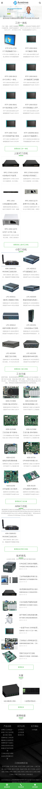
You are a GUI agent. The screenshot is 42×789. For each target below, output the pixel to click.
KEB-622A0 (11, 486)
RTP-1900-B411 (31, 48)
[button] (39, 12)
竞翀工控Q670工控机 (27, 653)
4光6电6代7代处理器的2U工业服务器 (16, 175)
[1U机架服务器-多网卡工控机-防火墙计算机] (10, 191)
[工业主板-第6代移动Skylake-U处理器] (31, 420)
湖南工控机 (17, 772)
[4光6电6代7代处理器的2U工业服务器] (10, 163)
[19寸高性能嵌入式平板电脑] (31, 95)
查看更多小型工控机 (21, 369)
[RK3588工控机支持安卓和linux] (10, 259)
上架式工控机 (21, 153)
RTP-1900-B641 (11, 105)
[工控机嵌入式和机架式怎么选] (9, 644)
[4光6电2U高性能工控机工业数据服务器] (31, 163)
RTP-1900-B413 (11, 76)
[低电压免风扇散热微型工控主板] (10, 448)
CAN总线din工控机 (31, 328)
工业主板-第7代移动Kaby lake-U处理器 (16, 432)
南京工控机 (15, 769)
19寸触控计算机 (31, 51)
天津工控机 (14, 766)
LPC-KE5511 (11, 297)
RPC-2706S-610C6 (31, 172)
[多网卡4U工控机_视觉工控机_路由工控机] (31, 191)
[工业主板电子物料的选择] (9, 605)
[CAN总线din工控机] (31, 316)
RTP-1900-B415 (31, 76)
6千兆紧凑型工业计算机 (31, 272)
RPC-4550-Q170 (31, 201)
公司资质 (21, 732)
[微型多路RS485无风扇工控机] (31, 344)
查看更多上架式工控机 (21, 245)
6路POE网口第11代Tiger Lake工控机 (15, 328)
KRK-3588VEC (10, 269)
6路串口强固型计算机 (11, 300)
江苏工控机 (7, 769)
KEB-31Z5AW (11, 429)
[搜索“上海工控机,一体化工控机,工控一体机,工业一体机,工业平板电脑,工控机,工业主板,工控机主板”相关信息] (40, 3)
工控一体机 (21, 23)
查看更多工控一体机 (21, 148)
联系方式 (21, 735)
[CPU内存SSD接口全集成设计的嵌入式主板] (31, 448)
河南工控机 (9, 772)
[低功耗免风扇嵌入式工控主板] (31, 392)
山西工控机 (30, 766)
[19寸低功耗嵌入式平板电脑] (10, 95)
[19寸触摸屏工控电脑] (31, 67)
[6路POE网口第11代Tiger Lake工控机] (10, 316)
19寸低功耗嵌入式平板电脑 (12, 108)
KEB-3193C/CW (31, 401)
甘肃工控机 (18, 774)
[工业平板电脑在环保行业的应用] (9, 580)
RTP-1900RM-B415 (31, 133)
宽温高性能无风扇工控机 (32, 300)
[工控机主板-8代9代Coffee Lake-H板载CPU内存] (10, 392)
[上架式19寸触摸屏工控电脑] (31, 124)
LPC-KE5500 (31, 297)
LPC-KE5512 (31, 269)
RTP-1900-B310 (31, 105)
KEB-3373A (31, 457)
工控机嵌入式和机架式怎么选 (30, 640)
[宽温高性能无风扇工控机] (31, 287)
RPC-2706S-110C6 (11, 172)
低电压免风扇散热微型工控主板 (13, 461)
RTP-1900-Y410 (11, 133)
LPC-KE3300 (11, 353)
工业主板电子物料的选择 (28, 602)
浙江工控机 (31, 769)
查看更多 (21, 667)
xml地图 (34, 730)
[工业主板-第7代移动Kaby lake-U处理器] (10, 420)
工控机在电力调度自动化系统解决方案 (7, 756)
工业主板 (21, 374)
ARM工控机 (21, 506)
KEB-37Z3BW (11, 401)
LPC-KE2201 (31, 325)
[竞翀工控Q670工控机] (9, 657)
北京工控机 (5, 766)
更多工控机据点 (27, 774)
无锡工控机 (23, 769)
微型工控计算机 (11, 356)
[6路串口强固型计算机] (10, 287)
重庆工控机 (25, 772)
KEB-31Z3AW (31, 429)
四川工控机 (33, 772)
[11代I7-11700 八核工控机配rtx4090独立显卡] (10, 220)
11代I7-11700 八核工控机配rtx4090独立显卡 (18, 232)
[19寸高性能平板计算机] (10, 124)
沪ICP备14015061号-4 (23, 782)
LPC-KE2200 (31, 353)
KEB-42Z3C (10, 457)
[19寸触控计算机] (31, 39)
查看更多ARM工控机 (21, 549)
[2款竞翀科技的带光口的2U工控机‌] (9, 593)
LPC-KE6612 (11, 325)
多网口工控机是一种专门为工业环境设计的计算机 (7, 732)
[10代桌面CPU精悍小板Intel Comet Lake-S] (31, 476)
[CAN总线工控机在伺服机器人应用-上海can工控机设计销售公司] (9, 567)
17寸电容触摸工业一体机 (11, 51)
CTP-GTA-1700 (11, 48)
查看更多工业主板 (21, 501)
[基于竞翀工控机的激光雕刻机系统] (9, 618)
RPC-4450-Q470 (11, 229)
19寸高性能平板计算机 (11, 136)
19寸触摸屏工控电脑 (31, 79)
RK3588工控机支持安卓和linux (13, 272)
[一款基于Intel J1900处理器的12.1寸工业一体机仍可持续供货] (9, 631)
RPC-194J (11, 201)
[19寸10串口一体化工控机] (10, 67)
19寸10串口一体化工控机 (11, 79)
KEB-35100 (31, 486)
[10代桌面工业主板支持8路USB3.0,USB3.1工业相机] (10, 476)
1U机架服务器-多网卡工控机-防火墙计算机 (17, 204)
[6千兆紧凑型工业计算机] (31, 259)
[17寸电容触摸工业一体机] (10, 39)
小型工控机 (21, 249)
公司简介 (21, 730)
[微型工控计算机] (10, 344)
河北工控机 (22, 766)
